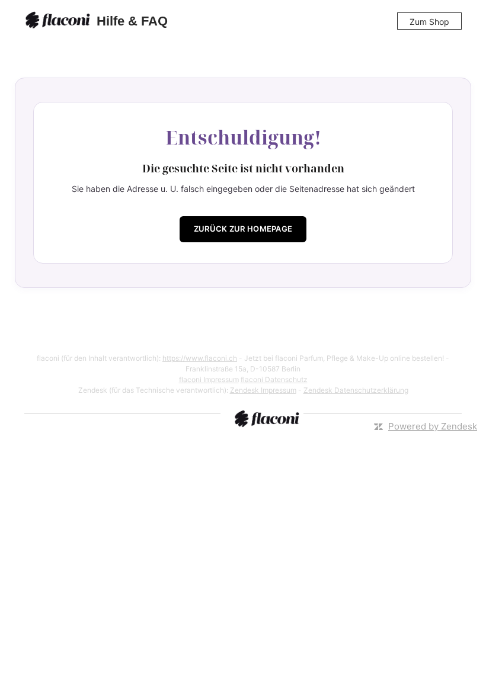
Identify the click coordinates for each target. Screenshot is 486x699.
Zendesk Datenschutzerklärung (355, 390)
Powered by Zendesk (432, 426)
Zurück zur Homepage (243, 228)
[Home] (59, 21)
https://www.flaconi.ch (199, 358)
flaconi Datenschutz (274, 379)
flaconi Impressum (209, 379)
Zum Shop (429, 22)
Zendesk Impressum (263, 390)
